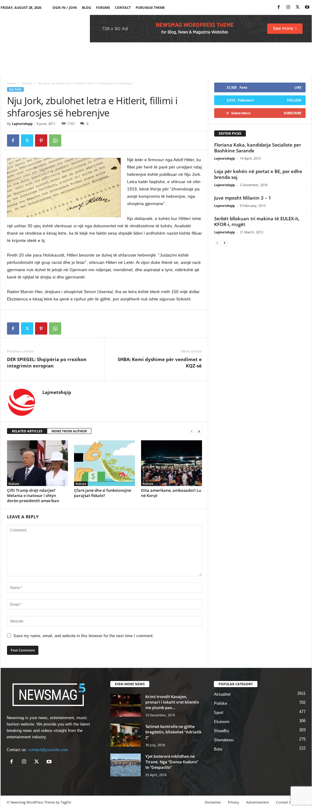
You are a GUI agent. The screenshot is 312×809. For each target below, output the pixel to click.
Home (11, 83)
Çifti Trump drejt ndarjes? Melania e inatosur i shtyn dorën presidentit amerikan (33, 495)
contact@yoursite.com (48, 749)
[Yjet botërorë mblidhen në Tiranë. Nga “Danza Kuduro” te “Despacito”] (125, 765)
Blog (86, 7)
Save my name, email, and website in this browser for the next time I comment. (83, 635)
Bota (218, 749)
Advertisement (257, 802)
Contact (123, 7)
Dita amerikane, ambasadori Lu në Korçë (171, 493)
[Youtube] (307, 7)
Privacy (233, 802)
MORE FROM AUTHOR (69, 431)
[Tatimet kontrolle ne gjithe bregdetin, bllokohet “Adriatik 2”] (125, 735)
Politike (220, 703)
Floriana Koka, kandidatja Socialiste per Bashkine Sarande (257, 148)
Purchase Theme (150, 7)
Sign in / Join (64, 7)
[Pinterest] (41, 140)
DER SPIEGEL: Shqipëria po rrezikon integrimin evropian (47, 362)
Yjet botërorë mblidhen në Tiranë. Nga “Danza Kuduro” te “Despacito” (171, 762)
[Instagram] (288, 7)
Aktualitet (222, 694)
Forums (103, 7)
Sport (218, 712)
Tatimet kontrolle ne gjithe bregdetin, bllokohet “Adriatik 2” (173, 732)
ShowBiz (221, 731)
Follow (294, 100)
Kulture (26, 83)
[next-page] (199, 431)
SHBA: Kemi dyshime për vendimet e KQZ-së (160, 362)
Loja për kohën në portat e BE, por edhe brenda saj (258, 174)
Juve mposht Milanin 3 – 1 (242, 198)
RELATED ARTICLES (27, 431)
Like (297, 87)
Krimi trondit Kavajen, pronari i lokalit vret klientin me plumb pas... (172, 702)
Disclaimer (213, 802)
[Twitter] (297, 7)
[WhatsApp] (55, 140)
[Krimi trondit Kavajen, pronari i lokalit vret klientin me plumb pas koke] (125, 705)
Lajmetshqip (22, 123)
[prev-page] (192, 431)
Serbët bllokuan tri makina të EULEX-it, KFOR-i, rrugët (257, 221)
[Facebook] (278, 7)
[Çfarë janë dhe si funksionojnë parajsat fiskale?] (104, 463)
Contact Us (284, 802)
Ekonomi (221, 721)
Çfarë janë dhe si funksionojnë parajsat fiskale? (102, 493)
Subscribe (292, 113)
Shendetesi (224, 740)
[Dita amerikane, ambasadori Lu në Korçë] (171, 463)
